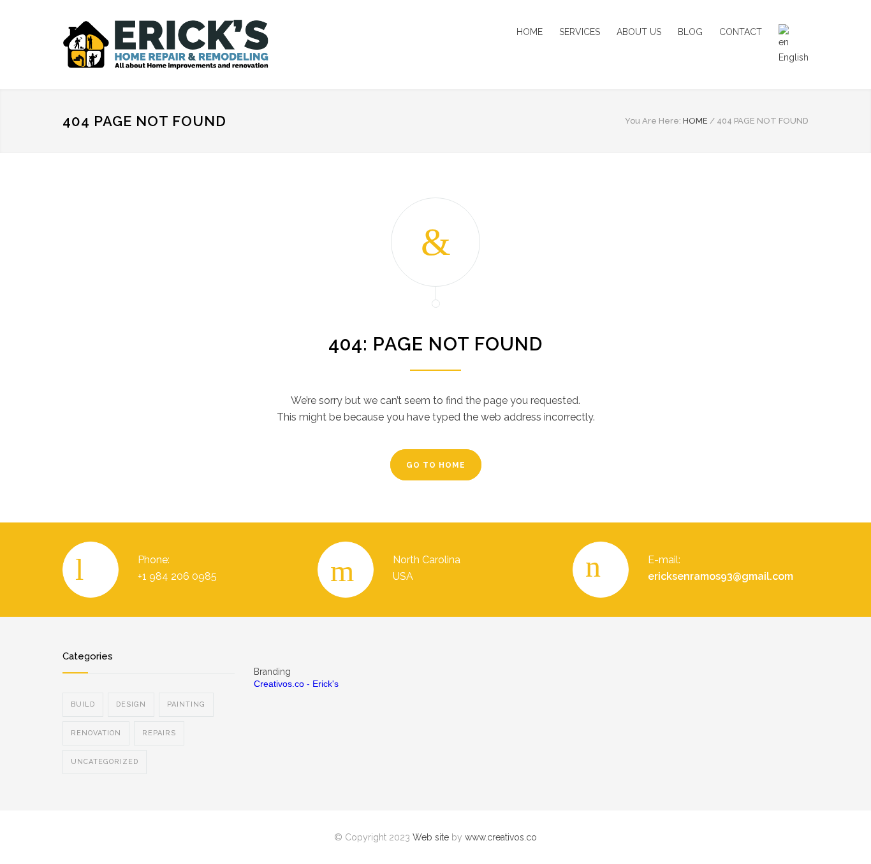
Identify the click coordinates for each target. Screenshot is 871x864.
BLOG (690, 32)
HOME (529, 32)
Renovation (96, 733)
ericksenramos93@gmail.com (720, 576)
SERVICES (579, 32)
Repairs (159, 733)
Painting (186, 704)
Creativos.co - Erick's (296, 684)
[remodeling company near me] (180, 44)
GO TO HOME (435, 465)
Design (131, 704)
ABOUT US (639, 32)
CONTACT (740, 32)
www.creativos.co (501, 837)
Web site (431, 837)
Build (83, 704)
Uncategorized (104, 762)
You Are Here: (653, 121)
